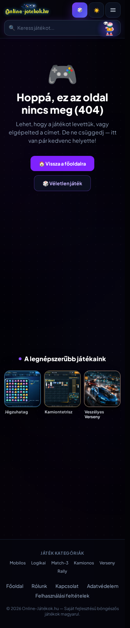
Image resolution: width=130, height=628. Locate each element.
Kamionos (84, 562)
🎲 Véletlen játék (62, 183)
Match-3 (59, 562)
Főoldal (14, 586)
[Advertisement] (65, 272)
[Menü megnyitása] (113, 10)
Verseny (107, 562)
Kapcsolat (67, 586)
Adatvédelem (103, 586)
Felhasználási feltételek (62, 595)
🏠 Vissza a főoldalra (62, 163)
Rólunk (39, 586)
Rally (62, 571)
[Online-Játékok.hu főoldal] (27, 10)
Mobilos (18, 562)
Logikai (38, 562)
